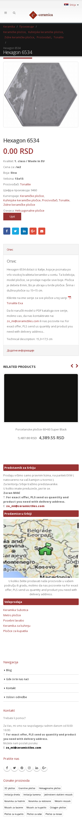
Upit (12, 216)
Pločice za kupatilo (13, 814)
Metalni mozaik (63, 801)
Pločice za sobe (34, 814)
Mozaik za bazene (13, 807)
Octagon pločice (58, 807)
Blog (9, 670)
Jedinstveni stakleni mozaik (58, 794)
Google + (33, 231)
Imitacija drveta (12, 794)
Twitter (15, 231)
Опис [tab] (10, 249)
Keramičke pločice (32, 196)
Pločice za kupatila (15, 631)
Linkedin (36, 768)
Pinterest (22, 768)
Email (41, 231)
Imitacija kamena (32, 794)
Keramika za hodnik (14, 801)
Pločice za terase (53, 814)
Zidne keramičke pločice (19, 205)
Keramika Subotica (15, 610)
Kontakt (11, 688)
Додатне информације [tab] (20, 350)
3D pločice (9, 788)
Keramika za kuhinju (16, 626)
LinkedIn (24, 231)
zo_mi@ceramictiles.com (23, 321)
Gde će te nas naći (17, 679)
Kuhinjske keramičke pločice (22, 200)
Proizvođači (50, 200)
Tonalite (25, 184)
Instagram (29, 768)
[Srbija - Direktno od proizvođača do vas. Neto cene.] (41, 15)
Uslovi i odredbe (16, 697)
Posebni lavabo (13, 620)
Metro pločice (12, 615)
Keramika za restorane (39, 801)
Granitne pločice (26, 788)
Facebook (6, 231)
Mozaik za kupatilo (36, 807)
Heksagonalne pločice (29, 210)
